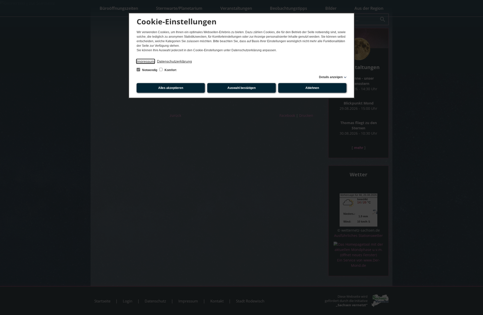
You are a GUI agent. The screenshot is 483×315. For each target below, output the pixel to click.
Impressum (145, 61)
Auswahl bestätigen (241, 88)
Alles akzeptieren (170, 88)
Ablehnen (312, 88)
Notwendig (149, 70)
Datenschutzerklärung (174, 61)
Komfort (170, 70)
